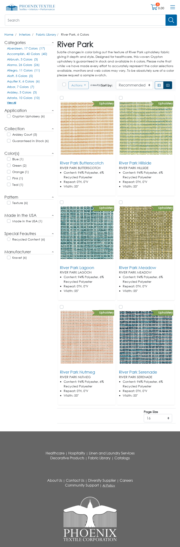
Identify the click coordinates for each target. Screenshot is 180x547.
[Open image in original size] (31, 7)
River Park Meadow (137, 267)
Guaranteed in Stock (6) (30, 141)
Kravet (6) (19, 257)
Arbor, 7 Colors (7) (20, 87)
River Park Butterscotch (82, 162)
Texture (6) (20, 203)
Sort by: (106, 85)
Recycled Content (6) (28, 239)
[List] (159, 85)
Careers (126, 480)
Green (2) (19, 165)
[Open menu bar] (172, 7)
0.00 (161, 8)
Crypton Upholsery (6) (28, 116)
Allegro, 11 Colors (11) (23, 70)
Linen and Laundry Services (112, 453)
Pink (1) (17, 178)
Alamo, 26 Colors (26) (23, 65)
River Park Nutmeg (77, 372)
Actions (77, 85)
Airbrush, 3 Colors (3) (22, 59)
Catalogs (122, 458)
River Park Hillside (135, 162)
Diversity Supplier (102, 480)
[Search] (171, 20)
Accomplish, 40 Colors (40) (27, 54)
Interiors (24, 34)
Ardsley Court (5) (24, 134)
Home (8, 34)
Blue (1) (17, 159)
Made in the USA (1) (27, 221)
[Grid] (167, 85)
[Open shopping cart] (154, 8)
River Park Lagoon (77, 267)
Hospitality (76, 453)
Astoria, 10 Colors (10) (23, 98)
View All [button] (11, 102)
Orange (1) (20, 172)
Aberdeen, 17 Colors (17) (26, 48)
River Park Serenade (138, 372)
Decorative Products (67, 458)
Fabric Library (46, 34)
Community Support (82, 485)
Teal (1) (17, 184)
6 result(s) (95, 85)
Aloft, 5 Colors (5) (20, 76)
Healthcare (55, 453)
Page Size (151, 412)
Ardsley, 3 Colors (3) (22, 92)
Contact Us (75, 480)
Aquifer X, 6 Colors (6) (23, 81)
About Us (54, 480)
